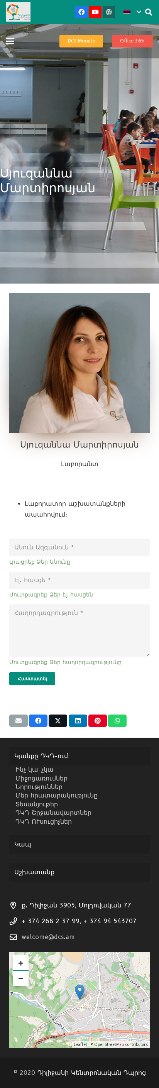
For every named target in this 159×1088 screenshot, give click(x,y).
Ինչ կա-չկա (34, 769)
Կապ (22, 844)
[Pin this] (97, 721)
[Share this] (38, 721)
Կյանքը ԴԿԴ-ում (41, 756)
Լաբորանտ (79, 464)
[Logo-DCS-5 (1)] (18, 12)
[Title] (109, 12)
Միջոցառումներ (41, 778)
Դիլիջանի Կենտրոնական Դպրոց (91, 1072)
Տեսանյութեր (36, 804)
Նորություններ (39, 787)
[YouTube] (95, 12)
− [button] (21, 978)
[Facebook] (81, 12)
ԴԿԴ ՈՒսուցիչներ (43, 821)
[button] (132, 12)
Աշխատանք (34, 872)
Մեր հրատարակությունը (56, 795)
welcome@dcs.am (48, 937)
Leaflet (80, 1044)
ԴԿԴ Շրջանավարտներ (53, 812)
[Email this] (18, 721)
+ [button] (21, 963)
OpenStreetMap (109, 1044)
